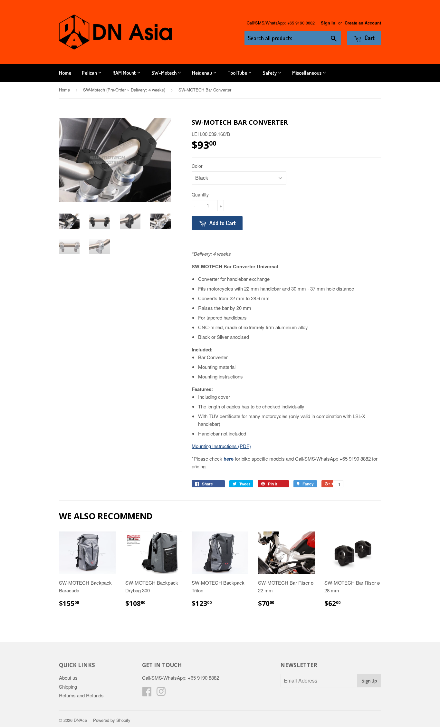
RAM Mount (124, 73)
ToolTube (237, 73)
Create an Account (363, 23)
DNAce (80, 720)
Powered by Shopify (111, 720)
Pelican (90, 73)
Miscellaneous (307, 73)
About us (68, 677)
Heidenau (202, 73)
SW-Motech (164, 73)
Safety (270, 73)
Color (197, 166)
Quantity (200, 194)
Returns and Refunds (81, 695)
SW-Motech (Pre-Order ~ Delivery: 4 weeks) (124, 90)
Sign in (328, 23)
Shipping (68, 686)
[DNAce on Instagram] (161, 693)
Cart (369, 37)
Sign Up (369, 680)
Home (65, 73)
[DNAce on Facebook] (147, 693)
